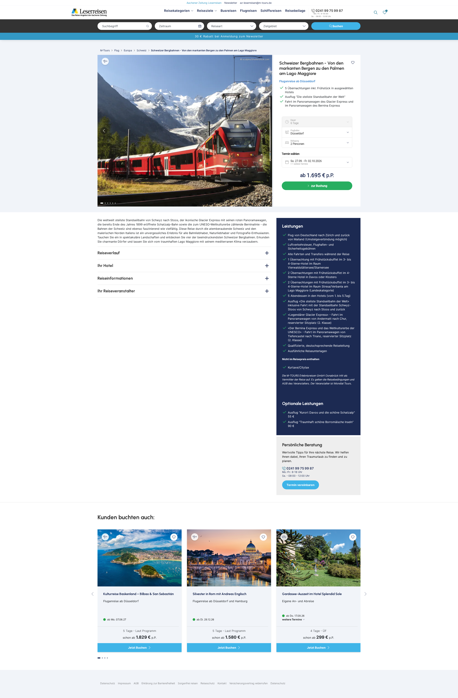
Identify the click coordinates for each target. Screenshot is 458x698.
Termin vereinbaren (301, 485)
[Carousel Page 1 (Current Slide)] (101, 203)
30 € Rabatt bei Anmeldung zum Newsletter (229, 36)
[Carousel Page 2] (105, 203)
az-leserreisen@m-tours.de (256, 2)
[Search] (375, 12)
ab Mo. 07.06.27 (116, 619)
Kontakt (222, 683)
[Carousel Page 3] (107, 203)
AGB (136, 683)
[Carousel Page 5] (112, 203)
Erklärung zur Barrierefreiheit (158, 683)
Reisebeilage (295, 11)
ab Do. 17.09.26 (293, 617)
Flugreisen (248, 11)
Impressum (124, 683)
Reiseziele (205, 11)
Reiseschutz (208, 683)
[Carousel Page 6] (115, 203)
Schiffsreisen (270, 11)
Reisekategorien (177, 11)
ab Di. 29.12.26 (205, 619)
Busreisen (228, 11)
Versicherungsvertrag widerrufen (248, 683)
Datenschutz (107, 683)
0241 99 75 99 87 (329, 11)
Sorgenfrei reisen (188, 683)
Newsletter (230, 2)
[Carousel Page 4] (110, 203)
